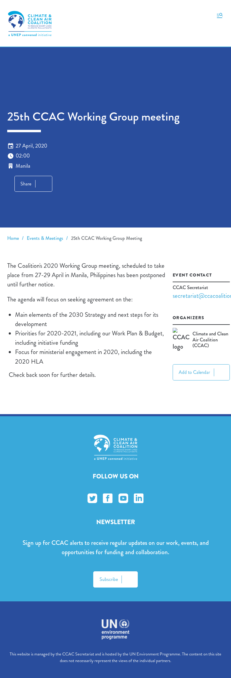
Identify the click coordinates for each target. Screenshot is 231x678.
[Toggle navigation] (219, 15)
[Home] (29, 23)
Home (13, 238)
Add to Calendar (194, 372)
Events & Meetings (45, 238)
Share (25, 183)
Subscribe (109, 579)
